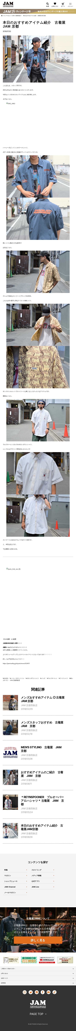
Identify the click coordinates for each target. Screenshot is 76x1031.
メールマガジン (10, 893)
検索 (47, 6)
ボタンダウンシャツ (33, 678)
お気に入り (55, 6)
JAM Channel (9, 887)
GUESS (6, 678)
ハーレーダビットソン (17, 678)
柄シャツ (73, 678)
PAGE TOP (36, 1014)
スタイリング (36, 870)
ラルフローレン (52, 678)
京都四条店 (16, 680)
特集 (6, 870)
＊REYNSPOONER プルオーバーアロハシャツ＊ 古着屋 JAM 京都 (42, 800)
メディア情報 (36, 876)
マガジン (7, 876)
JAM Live (35, 887)
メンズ (43, 678)
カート (63, 6)
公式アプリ (36, 881)
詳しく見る (38, 940)
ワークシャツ (64, 678)
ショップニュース (11, 881)
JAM (11, 680)
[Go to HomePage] (2, 15)
